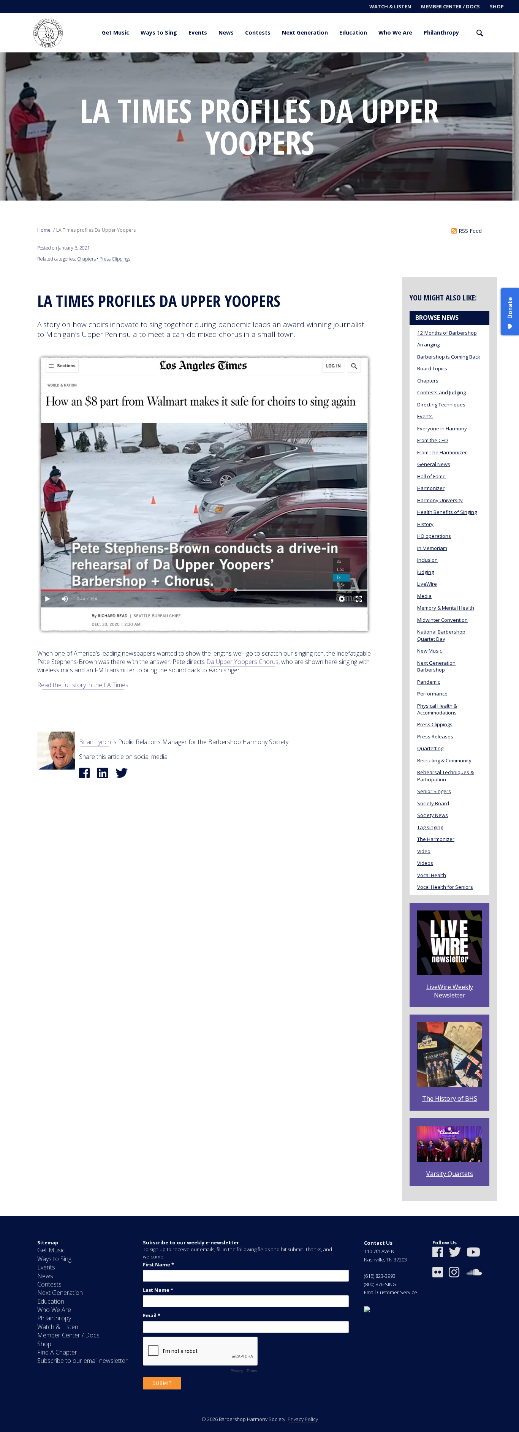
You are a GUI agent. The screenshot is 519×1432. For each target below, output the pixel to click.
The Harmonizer (435, 839)
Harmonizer (431, 488)
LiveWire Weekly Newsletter (449, 991)
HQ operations (434, 536)
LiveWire (427, 583)
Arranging (428, 344)
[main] (259, 634)
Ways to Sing (159, 32)
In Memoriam (432, 548)
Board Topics (432, 368)
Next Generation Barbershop (436, 666)
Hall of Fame (431, 476)
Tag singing (430, 827)
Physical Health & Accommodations (437, 709)
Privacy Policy (303, 1419)
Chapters (86, 259)
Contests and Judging (441, 392)
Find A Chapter (57, 1352)
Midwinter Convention (442, 619)
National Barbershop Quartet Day (441, 635)
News (226, 32)
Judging (425, 572)
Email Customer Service (390, 1292)
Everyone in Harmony (442, 428)
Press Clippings (115, 259)
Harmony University (440, 500)
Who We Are (395, 32)
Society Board (433, 803)
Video (423, 851)
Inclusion (427, 559)
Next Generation (305, 32)
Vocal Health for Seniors (445, 887)
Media (424, 596)
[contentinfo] (259, 1324)
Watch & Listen (390, 6)
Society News (432, 815)
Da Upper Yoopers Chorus (242, 662)
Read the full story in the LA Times (82, 685)
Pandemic (428, 681)
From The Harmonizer (442, 452)
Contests (258, 32)
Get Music (115, 32)
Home (44, 230)
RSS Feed (470, 230)
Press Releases (435, 736)
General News (433, 464)
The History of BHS (449, 1098)
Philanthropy (441, 32)
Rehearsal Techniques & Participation (445, 775)
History (425, 524)
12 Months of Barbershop (447, 332)
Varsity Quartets (449, 1174)
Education (353, 32)
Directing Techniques (441, 404)
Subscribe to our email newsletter (82, 1360)
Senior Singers (434, 791)
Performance (432, 693)
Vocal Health (431, 875)
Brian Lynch (95, 742)
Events (197, 32)
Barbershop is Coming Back (448, 356)
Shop (497, 6)
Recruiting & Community (444, 760)
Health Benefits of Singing (447, 512)
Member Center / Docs (450, 6)
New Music (429, 650)
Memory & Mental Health (445, 607)
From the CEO (432, 440)
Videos (425, 863)
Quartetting (430, 748)
